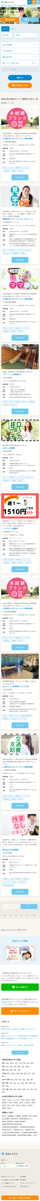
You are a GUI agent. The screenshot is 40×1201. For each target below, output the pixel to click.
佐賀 (35, 1089)
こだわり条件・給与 (21, 63)
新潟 (12, 1079)
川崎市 (33, 1100)
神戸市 (13, 1105)
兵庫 (11, 1066)
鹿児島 (19, 1089)
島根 (22, 1083)
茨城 (24, 1063)
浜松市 (21, 1102)
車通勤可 (14, 170)
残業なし (28, 250)
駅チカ (11, 167)
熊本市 (9, 1108)
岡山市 (18, 1105)
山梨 (28, 1079)
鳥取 (26, 1083)
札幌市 (4, 1100)
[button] (29, 2)
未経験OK (18, 167)
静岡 (11, 1070)
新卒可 (5, 167)
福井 (31, 1079)
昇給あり (21, 562)
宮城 (17, 1073)
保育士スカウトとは (7, 1176)
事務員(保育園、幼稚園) (24, 1135)
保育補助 (24, 1116)
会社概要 (23, 1176)
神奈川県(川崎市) (31, 5)
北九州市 (29, 1105)
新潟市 (11, 1102)
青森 (25, 1073)
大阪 (7, 1066)
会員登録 (11, 20)
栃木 (28, 1063)
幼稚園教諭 (10, 1116)
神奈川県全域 (21, 5)
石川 (20, 1079)
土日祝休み (6, 404)
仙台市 (9, 1100)
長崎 (24, 1089)
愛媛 (30, 1083)
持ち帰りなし (6, 253)
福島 (21, 1073)
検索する (20, 78)
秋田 (3, 1076)
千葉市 (23, 1100)
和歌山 (27, 1066)
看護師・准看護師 (20, 1121)
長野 (16, 1079)
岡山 (14, 1083)
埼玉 (16, 1063)
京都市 (33, 1102)
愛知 (7, 1070)
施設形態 (21, 57)
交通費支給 (6, 170)
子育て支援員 (33, 1116)
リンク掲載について (7, 1183)
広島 (10, 1083)
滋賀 (19, 1066)
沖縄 (3, 1092)
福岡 (10, 1089)
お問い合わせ (24, 1186)
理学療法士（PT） (7, 1129)
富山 (24, 1079)
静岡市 (16, 1102)
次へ (29, 906)
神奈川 (12, 1063)
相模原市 (5, 1102)
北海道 (13, 1073)
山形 (33, 1073)
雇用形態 (21, 51)
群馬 (32, 1063)
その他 (35, 1135)
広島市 (24, 1105)
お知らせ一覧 (20, 1052)
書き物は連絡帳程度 (8, 885)
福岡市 (4, 1108)
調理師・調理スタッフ (26, 1118)
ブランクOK (26, 167)
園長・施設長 (14, 1118)
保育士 (4, 1116)
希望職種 (21, 45)
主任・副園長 (6, 1118)
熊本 (14, 1089)
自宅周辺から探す (21, 85)
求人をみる (20, 177)
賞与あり (21, 170)
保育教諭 (18, 1116)
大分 (28, 1089)
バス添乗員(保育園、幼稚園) (28, 1132)
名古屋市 (27, 1102)
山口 (18, 1083)
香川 (34, 1083)
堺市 (8, 1105)
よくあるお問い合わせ (8, 1186)
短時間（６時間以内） (27, 715)
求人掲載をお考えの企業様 (10, 1180)
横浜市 (28, 1100)
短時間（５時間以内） (8, 559)
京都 (15, 1066)
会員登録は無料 (6, 1002)
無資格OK (18, 401)
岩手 (29, 1073)
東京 (7, 1063)
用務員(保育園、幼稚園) (9, 1135)
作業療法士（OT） (18, 1129)
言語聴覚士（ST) (30, 1129)
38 (34, 915)
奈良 (22, 1066)
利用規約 (23, 1180)
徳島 (3, 1086)
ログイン (31, 20)
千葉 (20, 1063)
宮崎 (31, 1089)
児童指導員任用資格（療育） (10, 1127)
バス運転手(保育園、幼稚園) (10, 1132)
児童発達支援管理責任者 (27, 1127)
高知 (7, 1086)
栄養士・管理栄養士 (8, 1121)
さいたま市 (16, 1100)
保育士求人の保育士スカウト (9, 5)
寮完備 (11, 401)
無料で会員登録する (21, 1011)
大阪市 (4, 1105)
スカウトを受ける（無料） (21, 1198)
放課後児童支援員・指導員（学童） (12, 1124)
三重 (19, 1070)
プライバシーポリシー (27, 1183)
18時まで (28, 562)
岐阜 (15, 1070)
